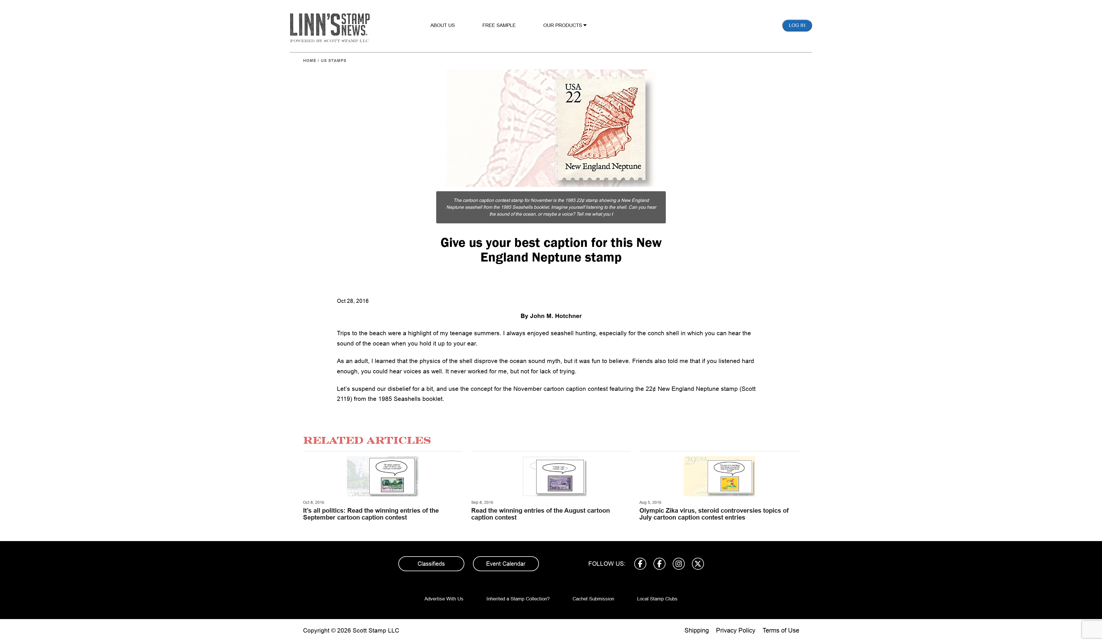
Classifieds (431, 564)
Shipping (696, 630)
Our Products (563, 25)
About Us (442, 25)
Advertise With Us (443, 599)
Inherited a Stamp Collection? (518, 599)
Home (309, 60)
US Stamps (333, 60)
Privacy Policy (735, 630)
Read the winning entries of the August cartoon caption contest (540, 514)
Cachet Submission (593, 599)
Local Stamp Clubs (657, 599)
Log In (797, 25)
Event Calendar (505, 564)
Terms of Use (781, 630)
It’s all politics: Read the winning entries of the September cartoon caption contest (371, 514)
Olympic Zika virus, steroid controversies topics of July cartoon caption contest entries (714, 514)
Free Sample (499, 25)
